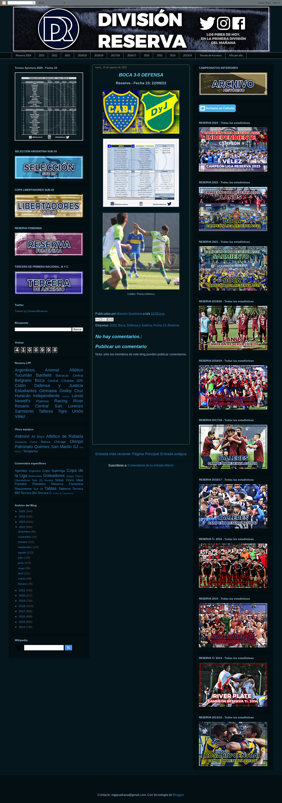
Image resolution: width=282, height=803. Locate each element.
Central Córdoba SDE (65, 381)
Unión (77, 411)
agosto (22, 552)
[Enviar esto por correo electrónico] (97, 319)
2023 (41, 55)
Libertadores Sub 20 (28, 480)
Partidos (21, 484)
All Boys (37, 436)
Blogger (178, 794)
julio (21, 557)
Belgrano (23, 380)
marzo (22, 578)
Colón (20, 385)
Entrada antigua (173, 454)
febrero (23, 583)
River (78, 400)
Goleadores (54, 475)
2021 (67, 55)
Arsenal (52, 370)
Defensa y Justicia (139, 325)
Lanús (77, 395)
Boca (121, 325)
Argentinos (25, 370)
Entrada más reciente (113, 454)
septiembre (25, 547)
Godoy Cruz (71, 390)
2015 (159, 55)
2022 (54, 55)
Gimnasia (48, 390)
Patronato (24, 446)
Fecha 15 (159, 325)
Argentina (35, 470)
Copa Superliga (53, 471)
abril (21, 573)
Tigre (62, 411)
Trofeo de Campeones (63, 493)
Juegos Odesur (74, 476)
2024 (22, 516)
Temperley (30, 451)
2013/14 (187, 55)
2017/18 (115, 55)
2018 (22, 606)
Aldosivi (22, 436)
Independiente (46, 395)
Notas (59, 480)
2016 (146, 55)
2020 (22, 595)
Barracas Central (69, 375)
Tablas (51, 488)
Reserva (173, 325)
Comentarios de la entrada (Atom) (151, 465)
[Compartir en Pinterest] (112, 319)
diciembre (24, 531)
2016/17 (131, 55)
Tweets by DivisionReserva (31, 311)
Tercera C (45, 493)
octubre (23, 541)
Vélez (20, 416)
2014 (172, 55)
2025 (22, 511)
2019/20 (82, 55)
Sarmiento (24, 411)
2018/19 (98, 55)
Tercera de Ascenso (211, 55)
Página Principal (145, 454)
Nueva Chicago (53, 442)
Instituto (66, 396)
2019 (22, 600)
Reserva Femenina (67, 484)
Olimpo (76, 441)
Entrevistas (35, 476)
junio (21, 562)
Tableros (65, 489)
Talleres (46, 411)
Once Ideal (74, 480)
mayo (22, 568)
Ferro (33, 441)
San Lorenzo (69, 406)
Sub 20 (38, 488)
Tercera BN (29, 493)
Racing (60, 400)
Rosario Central (32, 406)
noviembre (25, 536)
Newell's (22, 400)
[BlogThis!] (101, 319)
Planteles (39, 484)
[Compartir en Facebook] (108, 319)
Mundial (49, 480)
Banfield (43, 375)
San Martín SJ (64, 446)
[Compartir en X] (104, 319)
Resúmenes (23, 489)
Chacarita (20, 441)
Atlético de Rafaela (64, 436)
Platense (42, 401)
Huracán (23, 395)
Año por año (236, 55)
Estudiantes (26, 390)
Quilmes (41, 446)
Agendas (21, 471)
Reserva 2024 (23, 55)
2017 (22, 611)
